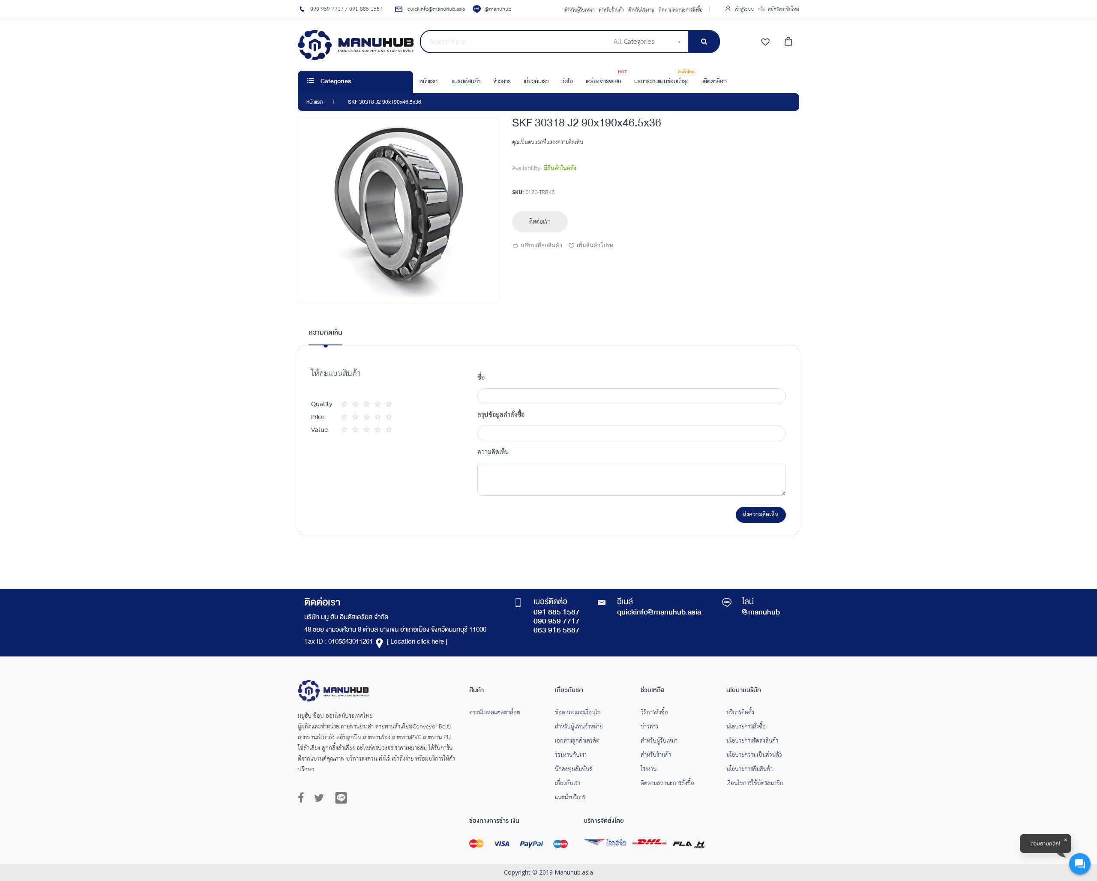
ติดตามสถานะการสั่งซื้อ (681, 10)
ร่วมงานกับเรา (571, 756)
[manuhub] (356, 45)
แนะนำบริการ (570, 798)
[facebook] (303, 798)
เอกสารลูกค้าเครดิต (577, 741)
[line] (341, 798)
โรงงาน (648, 770)
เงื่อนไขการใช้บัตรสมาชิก (754, 784)
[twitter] (319, 798)
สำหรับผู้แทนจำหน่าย (578, 727)
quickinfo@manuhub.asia (659, 612)
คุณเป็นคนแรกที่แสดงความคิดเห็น (547, 142)
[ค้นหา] (704, 42)
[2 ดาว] (352, 404)
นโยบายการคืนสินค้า (749, 770)
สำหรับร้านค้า (611, 10)
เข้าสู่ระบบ (744, 9)
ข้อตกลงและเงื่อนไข (578, 713)
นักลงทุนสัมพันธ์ (573, 770)
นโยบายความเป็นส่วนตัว (754, 756)
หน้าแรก (314, 102)
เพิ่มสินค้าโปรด (595, 245)
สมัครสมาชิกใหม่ (783, 9)
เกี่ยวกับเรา (567, 784)
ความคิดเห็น (325, 333)
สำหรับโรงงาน (641, 10)
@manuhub (498, 9)
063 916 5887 (557, 630)
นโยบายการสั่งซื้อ (746, 727)
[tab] (325, 336)
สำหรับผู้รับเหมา (579, 10)
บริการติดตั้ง (740, 713)
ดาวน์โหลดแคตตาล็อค (494, 713)
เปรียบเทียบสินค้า (541, 245)
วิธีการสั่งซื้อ (654, 713)
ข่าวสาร (649, 727)
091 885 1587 (557, 612)
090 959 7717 (557, 621)
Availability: (527, 168)
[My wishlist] (765, 42)
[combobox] (514, 41)
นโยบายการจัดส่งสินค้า (752, 741)
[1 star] (346, 404)
